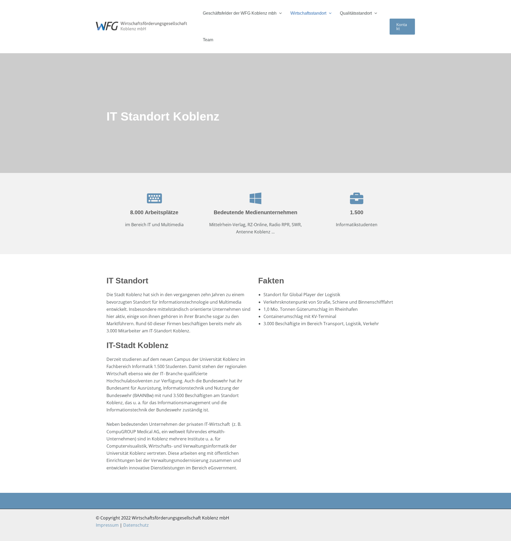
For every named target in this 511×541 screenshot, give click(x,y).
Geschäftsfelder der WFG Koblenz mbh (240, 13)
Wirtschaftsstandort (308, 13)
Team (208, 40)
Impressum (107, 525)
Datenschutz (136, 525)
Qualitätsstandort (356, 13)
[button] (279, 13)
